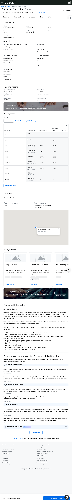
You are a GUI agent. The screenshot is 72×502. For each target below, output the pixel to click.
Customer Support (6, 462)
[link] (15, 258)
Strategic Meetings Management (45, 451)
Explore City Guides (7, 451)
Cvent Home (5, 458)
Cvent (2, 6)
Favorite (68, 10)
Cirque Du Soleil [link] (11, 265)
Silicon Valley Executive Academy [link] (40, 265)
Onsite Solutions (6, 453)
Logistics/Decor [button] (34, 279)
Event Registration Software (44, 447)
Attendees (7, 118)
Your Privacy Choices (7, 464)
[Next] (70, 17)
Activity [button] (7, 277)
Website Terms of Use (42, 462)
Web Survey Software (42, 453)
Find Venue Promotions (8, 449)
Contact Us (5, 460)
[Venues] (69, 2)
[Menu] (2, 2)
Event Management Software (44, 445)
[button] (12, 120)
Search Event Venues (7, 447)
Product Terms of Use (42, 460)
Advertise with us (41, 464)
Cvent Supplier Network (8, 445)
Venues (8, 6)
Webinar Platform (41, 455)
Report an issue (18, 439)
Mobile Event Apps (41, 449)
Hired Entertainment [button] (16, 277)
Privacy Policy (40, 458)
